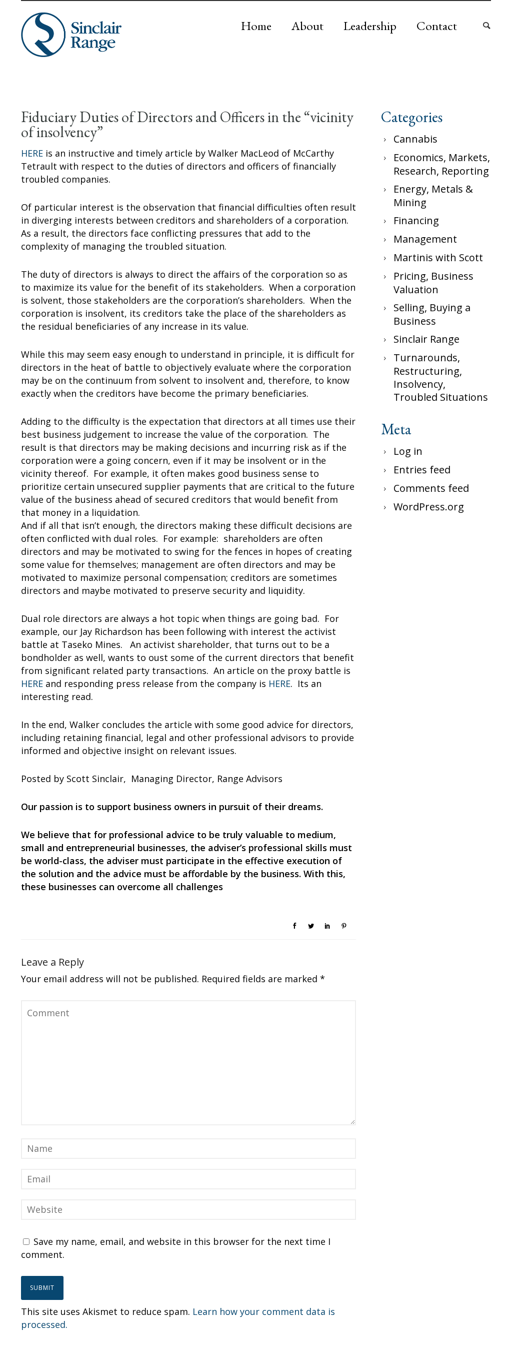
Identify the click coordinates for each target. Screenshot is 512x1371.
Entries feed (422, 469)
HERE (32, 153)
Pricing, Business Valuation (434, 282)
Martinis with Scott (438, 257)
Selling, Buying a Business (432, 314)
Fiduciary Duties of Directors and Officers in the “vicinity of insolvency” (187, 125)
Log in (408, 451)
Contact (436, 26)
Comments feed (431, 488)
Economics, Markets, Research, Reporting (442, 164)
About (308, 26)
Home (256, 26)
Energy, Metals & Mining (433, 195)
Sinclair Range (427, 339)
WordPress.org (429, 506)
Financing (416, 220)
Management (425, 239)
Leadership (370, 26)
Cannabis (416, 139)
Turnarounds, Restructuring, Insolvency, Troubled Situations (441, 377)
